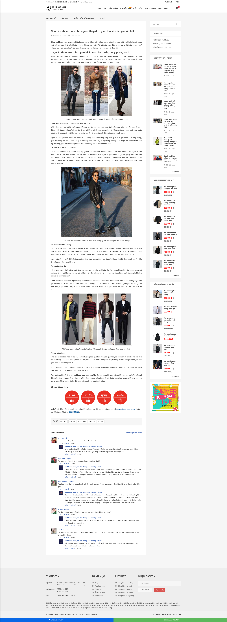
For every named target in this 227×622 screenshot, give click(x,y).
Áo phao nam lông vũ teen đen (169, 347)
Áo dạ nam (99, 589)
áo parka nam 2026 (149, 603)
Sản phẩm (113, 8)
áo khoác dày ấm (107, 605)
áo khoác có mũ (95, 605)
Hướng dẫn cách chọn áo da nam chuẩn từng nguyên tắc (170, 86)
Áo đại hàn (99, 596)
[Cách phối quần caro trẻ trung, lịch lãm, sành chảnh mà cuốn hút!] (157, 121)
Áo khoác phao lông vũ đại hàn (170, 187)
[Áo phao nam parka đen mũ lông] (157, 321)
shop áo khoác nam (61, 603)
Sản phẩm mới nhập (125, 583)
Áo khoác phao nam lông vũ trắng (170, 292)
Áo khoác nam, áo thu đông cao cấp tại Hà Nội (83, 446)
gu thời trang (82, 421)
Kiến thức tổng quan (84, 18)
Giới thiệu (66, 2)
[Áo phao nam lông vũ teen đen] (157, 348)
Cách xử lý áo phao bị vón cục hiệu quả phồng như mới (170, 159)
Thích (59, 443)
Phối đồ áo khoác (162, 40)
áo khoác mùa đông (105, 608)
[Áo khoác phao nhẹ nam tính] (157, 250)
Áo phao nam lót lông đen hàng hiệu (169, 218)
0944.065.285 (62, 591)
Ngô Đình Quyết (64, 458)
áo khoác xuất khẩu (69, 605)
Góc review (150, 8)
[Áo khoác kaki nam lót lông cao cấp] (157, 364)
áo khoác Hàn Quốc (79, 608)
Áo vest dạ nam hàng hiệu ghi (170, 308)
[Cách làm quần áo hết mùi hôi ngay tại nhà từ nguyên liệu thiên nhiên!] (157, 66)
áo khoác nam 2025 (89, 603)
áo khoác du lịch (130, 605)
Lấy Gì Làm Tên (64, 530)
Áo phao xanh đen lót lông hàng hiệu (169, 262)
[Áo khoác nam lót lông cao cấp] (157, 236)
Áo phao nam (100, 586)
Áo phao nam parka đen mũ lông (169, 320)
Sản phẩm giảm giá (125, 589)
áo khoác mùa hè (92, 608)
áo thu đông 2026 (56, 605)
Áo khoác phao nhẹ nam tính (170, 247)
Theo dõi (145, 590)
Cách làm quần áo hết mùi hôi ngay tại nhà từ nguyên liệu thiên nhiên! (170, 68)
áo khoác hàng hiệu (82, 605)
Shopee (178, 614)
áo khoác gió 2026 (162, 603)
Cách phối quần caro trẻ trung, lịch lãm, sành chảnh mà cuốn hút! (170, 123)
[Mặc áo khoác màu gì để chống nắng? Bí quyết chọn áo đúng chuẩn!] (157, 141)
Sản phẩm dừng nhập (126, 596)
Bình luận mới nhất (134, 433)
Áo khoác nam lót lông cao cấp (170, 233)
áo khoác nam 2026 (75, 603)
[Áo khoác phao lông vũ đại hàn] (157, 190)
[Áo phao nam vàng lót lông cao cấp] (157, 204)
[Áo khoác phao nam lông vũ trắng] (157, 294)
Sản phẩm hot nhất (125, 586)
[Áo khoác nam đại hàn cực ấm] (157, 337)
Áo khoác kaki (100, 592)
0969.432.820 (57, 2)
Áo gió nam (99, 583)
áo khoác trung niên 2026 (118, 603)
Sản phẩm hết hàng (125, 592)
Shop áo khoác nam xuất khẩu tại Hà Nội (63, 614)
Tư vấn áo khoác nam (84, 2)
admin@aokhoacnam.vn (126, 409)
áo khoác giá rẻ (67, 608)
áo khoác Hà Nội (167, 605)
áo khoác (101, 421)
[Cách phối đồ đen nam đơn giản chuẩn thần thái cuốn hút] (157, 102)
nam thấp (63, 421)
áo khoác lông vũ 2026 (134, 603)
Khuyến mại (125, 8)
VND (177, 2)
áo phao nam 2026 (102, 603)
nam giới (72, 421)
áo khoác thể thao (55, 608)
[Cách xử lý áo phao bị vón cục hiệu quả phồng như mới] (157, 158)
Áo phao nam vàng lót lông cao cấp (169, 202)
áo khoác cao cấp (142, 605)
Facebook (168, 614)
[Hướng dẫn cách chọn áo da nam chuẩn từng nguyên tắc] (157, 84)
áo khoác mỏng (119, 605)
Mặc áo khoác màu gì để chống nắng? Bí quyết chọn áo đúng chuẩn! (170, 141)
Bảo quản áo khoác (163, 44)
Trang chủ (101, 8)
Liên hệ (72, 2)
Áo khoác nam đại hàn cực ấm (170, 335)
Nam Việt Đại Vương (66, 481)
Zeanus (157, 614)
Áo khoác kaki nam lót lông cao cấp (170, 363)
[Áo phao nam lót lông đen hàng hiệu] (157, 220)
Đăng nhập (159, 590)
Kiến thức (138, 8)
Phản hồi (67, 443)
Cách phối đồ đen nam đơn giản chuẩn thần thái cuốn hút (170, 105)
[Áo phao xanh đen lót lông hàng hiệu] (157, 264)
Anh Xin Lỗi (62, 438)
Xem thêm (175, 171)
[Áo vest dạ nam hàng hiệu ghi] (157, 310)
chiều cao (92, 421)
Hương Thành (63, 509)
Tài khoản (168, 2)
